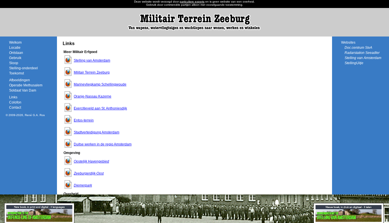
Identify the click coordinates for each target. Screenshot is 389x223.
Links (13, 97)
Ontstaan (16, 53)
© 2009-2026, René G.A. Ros (25, 115)
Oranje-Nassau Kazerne (92, 96)
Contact (15, 108)
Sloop (13, 63)
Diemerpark (83, 185)
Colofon (15, 102)
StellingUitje (354, 63)
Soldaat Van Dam (22, 90)
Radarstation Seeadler (362, 53)
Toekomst (16, 73)
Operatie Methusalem (25, 85)
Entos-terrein (84, 120)
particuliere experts (192, 1)
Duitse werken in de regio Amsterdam (103, 144)
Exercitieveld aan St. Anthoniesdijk (100, 108)
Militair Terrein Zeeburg (92, 72)
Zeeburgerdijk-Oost (89, 173)
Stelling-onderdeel (23, 68)
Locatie (15, 48)
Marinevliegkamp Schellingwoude (100, 84)
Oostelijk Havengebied (91, 161)
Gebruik (15, 58)
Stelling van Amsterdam (92, 60)
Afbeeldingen (19, 80)
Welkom (15, 42)
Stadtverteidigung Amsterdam (96, 132)
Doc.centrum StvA (358, 48)
